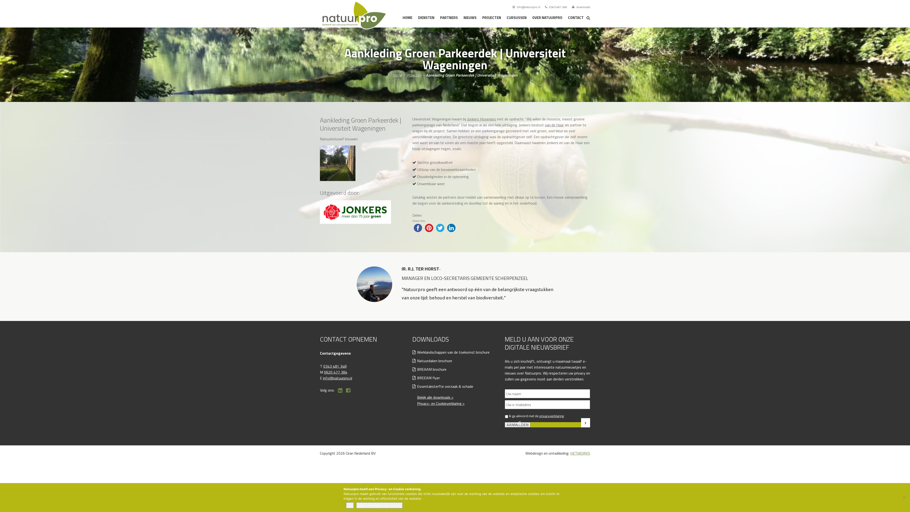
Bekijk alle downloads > (435, 397)
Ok (350, 505)
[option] (455, 286)
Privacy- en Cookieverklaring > (440, 403)
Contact (576, 17)
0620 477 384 (335, 372)
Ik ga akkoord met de (536, 415)
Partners (449, 17)
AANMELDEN (517, 424)
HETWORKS (580, 453)
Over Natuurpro (547, 17)
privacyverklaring (551, 415)
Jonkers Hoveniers (481, 119)
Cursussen (517, 17)
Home (407, 17)
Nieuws (470, 17)
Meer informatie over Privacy (379, 505)
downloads (583, 7)
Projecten (491, 17)
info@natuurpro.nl (528, 7)
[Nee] (904, 497)
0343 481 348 (557, 7)
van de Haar (554, 125)
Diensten (426, 17)
